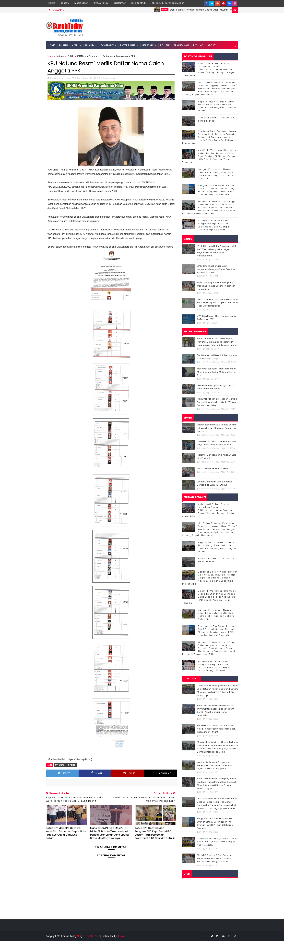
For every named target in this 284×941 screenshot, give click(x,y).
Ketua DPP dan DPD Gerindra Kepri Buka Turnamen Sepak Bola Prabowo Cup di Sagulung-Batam (66, 833)
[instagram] (234, 3)
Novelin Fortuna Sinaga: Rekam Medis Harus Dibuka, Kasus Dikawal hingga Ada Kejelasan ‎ (217, 841)
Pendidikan (181, 45)
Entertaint (128, 45)
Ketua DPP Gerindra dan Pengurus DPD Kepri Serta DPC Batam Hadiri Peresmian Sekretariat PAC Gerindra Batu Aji (155, 833)
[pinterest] (223, 3)
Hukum (89, 45)
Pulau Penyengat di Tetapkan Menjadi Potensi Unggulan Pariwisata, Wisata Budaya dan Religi (217, 402)
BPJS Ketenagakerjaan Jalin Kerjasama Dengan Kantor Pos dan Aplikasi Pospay (216, 269)
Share (99, 773)
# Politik (71, 764)
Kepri (75, 45)
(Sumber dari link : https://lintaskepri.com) (69, 759)
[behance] (229, 3)
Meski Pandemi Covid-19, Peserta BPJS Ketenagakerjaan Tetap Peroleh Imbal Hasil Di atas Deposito (217, 302)
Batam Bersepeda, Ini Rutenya (213, 468)
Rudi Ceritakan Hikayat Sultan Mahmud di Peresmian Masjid (217, 357)
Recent (192, 678)
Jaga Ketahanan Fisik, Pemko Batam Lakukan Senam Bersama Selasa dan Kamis (217, 428)
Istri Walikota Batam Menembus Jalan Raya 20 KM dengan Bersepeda (217, 443)
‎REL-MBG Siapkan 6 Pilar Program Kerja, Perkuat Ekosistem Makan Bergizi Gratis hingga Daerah (214, 225)
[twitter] (211, 3)
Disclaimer (120, 3)
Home (51, 3)
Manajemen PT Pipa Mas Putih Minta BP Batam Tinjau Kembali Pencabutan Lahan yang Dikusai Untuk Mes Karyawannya (109, 833)
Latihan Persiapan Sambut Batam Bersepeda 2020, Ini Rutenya (215, 483)
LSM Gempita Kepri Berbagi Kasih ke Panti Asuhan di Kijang (216, 387)
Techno (198, 45)
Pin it (132, 773)
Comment (165, 773)
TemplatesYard (91, 936)
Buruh (63, 45)
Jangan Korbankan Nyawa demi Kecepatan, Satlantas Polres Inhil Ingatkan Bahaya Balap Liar (216, 174)
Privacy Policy (100, 3)
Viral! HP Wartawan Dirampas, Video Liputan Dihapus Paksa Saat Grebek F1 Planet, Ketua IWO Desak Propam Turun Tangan (209, 156)
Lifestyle (148, 45)
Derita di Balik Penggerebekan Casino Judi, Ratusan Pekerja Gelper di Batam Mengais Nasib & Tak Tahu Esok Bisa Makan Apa (212, 9)
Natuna (60, 56)
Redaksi (65, 3)
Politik (165, 45)
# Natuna (59, 764)
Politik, (112, 77)
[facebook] (206, 3)
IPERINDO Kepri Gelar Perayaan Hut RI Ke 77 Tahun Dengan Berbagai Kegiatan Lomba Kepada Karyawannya (216, 250)
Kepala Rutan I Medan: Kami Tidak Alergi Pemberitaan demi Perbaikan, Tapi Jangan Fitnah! (217, 106)
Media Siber (81, 3)
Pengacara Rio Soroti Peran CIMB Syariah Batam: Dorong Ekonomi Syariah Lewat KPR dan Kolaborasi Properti (216, 190)
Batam (136, 10)
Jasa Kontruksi (139, 3)
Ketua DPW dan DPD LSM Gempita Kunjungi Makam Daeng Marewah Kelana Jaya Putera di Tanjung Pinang (217, 342)
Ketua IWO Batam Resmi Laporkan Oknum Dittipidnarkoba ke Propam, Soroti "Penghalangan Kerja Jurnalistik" (208, 69)
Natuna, (104, 77)
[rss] (229, 936)
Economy (107, 45)
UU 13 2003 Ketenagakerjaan (168, 3)
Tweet (67, 773)
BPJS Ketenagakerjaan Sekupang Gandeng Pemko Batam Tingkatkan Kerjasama (216, 286)
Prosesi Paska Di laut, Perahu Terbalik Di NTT (217, 119)
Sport (211, 45)
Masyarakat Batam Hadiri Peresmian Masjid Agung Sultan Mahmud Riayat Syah (216, 372)
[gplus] (217, 3)
